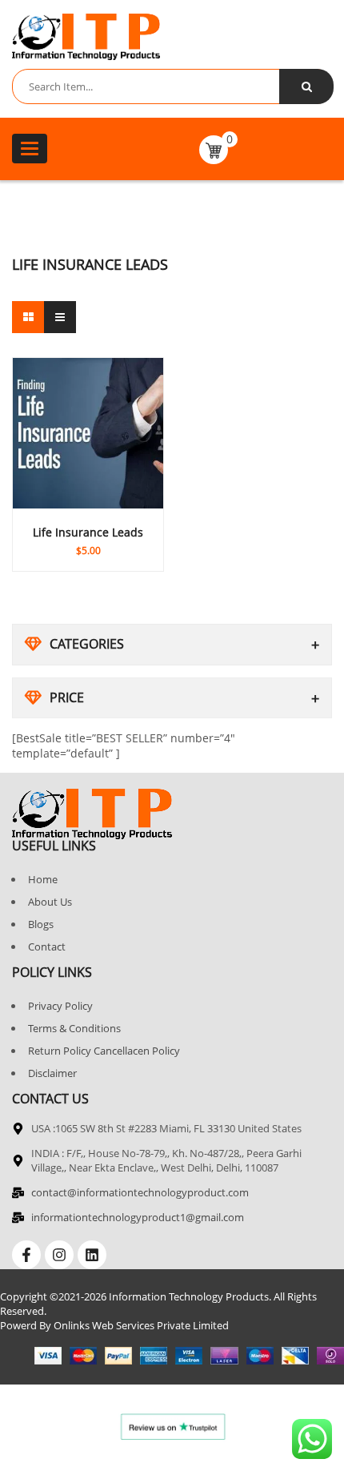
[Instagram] (59, 1254)
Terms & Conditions (74, 1028)
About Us (50, 901)
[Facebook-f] (26, 1254)
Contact (47, 946)
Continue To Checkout (88, 538)
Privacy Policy (60, 1006)
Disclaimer (52, 1073)
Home (43, 879)
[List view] (60, 317)
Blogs (41, 924)
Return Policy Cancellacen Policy (104, 1050)
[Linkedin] (92, 1254)
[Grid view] (28, 317)
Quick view (88, 518)
